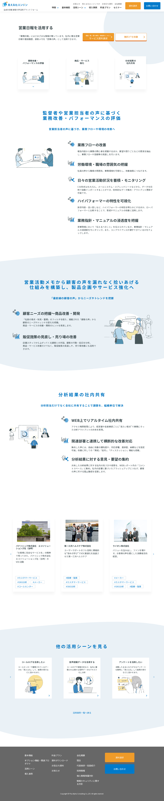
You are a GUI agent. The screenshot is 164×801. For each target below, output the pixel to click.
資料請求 (133, 5)
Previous (10, 554)
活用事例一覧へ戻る (82, 712)
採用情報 (81, 770)
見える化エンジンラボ (91, 4)
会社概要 (118, 4)
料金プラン (105, 7)
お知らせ (76, 4)
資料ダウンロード (60, 760)
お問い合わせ (152, 5)
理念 (79, 760)
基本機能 (66, 7)
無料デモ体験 (131, 36)
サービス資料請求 (98, 37)
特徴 (54, 7)
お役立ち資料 (107, 4)
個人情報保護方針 (85, 775)
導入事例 (93, 7)
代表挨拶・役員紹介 (86, 765)
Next (153, 554)
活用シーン (78, 7)
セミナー (118, 7)
